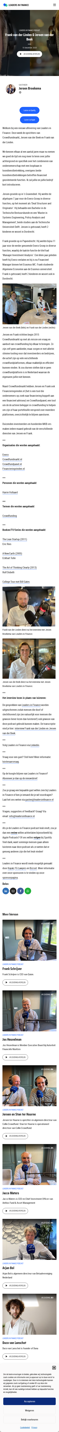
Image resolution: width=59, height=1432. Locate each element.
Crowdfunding (9, 516)
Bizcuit (33, 868)
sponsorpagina (10, 877)
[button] (54, 1367)
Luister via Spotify (29, 110)
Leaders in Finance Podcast (29, 30)
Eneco (5, 454)
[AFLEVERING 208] (29, 940)
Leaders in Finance (31, 705)
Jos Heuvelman (11, 1039)
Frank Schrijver (12, 969)
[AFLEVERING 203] (29, 1314)
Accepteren (29, 1401)
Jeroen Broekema (30, 88)
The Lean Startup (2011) (14, 539)
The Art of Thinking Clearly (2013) (19, 567)
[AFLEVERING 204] (29, 1239)
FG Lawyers (20, 868)
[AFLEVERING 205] (29, 1164)
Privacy (34, 1427)
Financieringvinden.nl (13, 469)
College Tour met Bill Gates (16, 582)
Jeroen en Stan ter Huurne (19, 1114)
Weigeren (29, 1410)
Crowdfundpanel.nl (12, 464)
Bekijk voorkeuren (29, 1419)
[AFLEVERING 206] (29, 1085)
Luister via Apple (29, 120)
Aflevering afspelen (32, 54)
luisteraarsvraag (10, 761)
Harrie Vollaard (10, 492)
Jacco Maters (10, 1193)
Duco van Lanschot (14, 1343)
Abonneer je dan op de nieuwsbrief (19, 778)
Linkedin (34, 745)
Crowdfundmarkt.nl (12, 459)
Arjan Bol (8, 1268)
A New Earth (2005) (12, 553)
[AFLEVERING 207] (29, 1011)
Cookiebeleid (25, 1427)
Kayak (11, 868)
